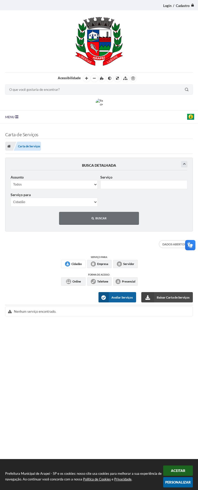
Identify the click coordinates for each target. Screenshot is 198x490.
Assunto (17, 177)
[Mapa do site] (125, 78)
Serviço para (21, 194)
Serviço (106, 177)
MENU (10, 117)
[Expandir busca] (184, 164)
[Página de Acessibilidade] (133, 78)
